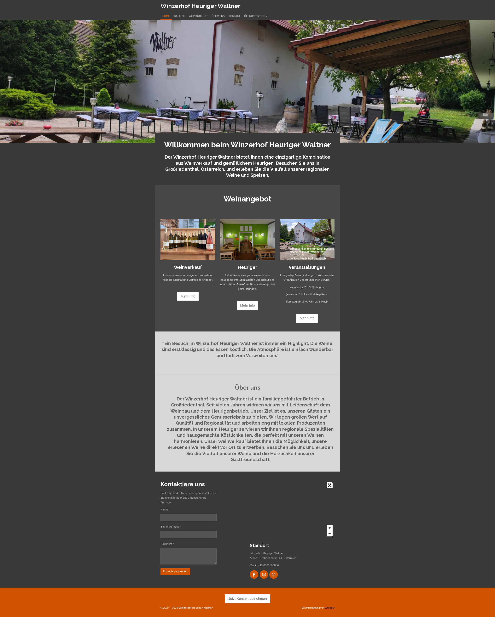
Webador (330, 608)
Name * (165, 509)
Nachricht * (167, 543)
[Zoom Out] (330, 533)
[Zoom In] (330, 528)
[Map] (292, 509)
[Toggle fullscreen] (330, 485)
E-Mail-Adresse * (170, 526)
